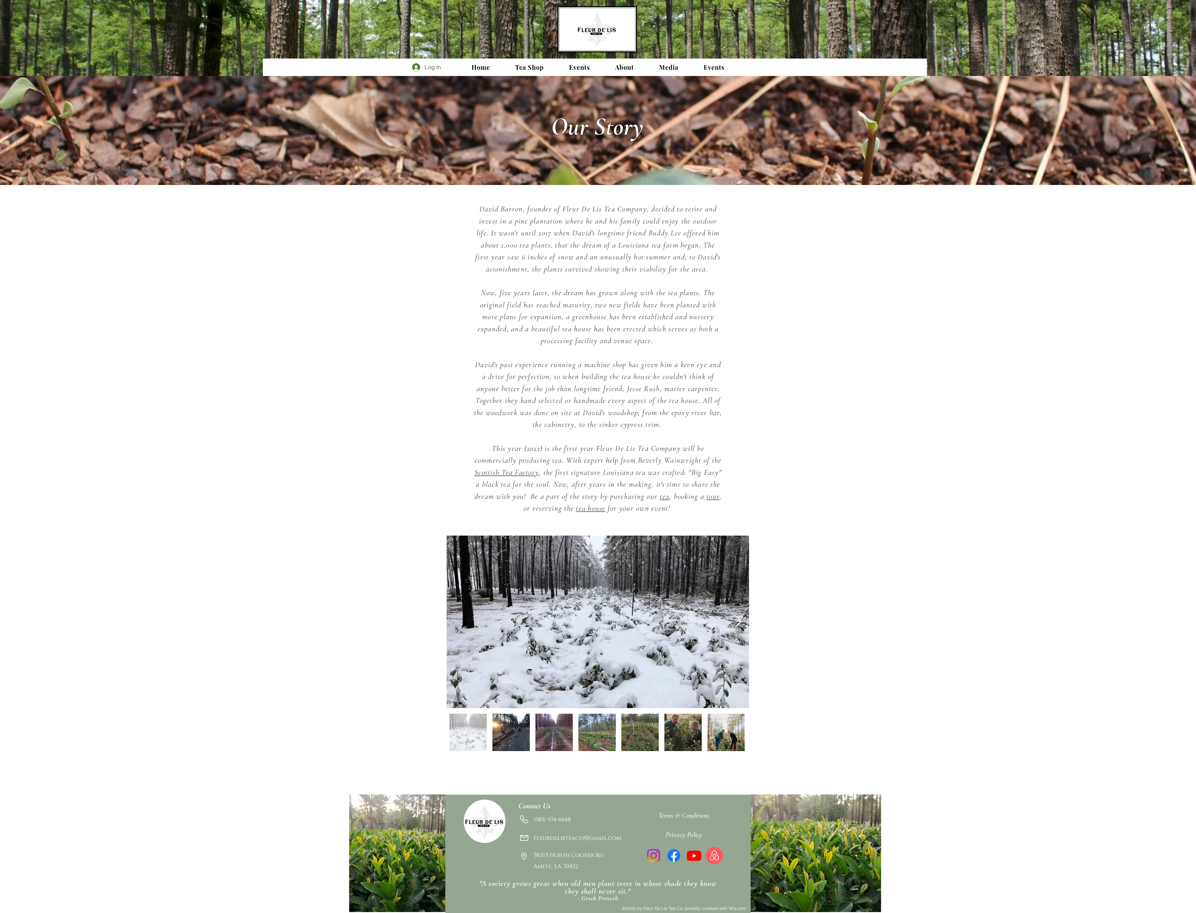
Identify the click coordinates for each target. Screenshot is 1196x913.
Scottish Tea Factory (506, 472)
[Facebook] (673, 855)
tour (712, 496)
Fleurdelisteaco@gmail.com (577, 838)
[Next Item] (738, 622)
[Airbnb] (714, 855)
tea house (590, 508)
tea (664, 496)
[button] (579, 67)
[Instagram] (653, 855)
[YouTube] (694, 855)
